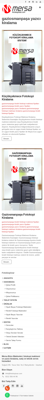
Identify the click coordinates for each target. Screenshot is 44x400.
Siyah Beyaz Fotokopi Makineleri (18, 307)
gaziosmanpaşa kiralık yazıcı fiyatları (16, 106)
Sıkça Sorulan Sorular (14, 333)
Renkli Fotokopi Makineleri (16, 311)
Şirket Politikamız (12, 296)
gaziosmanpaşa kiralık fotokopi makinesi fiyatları (20, 104)
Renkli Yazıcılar (12, 318)
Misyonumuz (11, 293)
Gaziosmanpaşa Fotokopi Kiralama (18, 216)
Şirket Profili (10, 285)
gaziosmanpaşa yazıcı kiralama (14, 108)
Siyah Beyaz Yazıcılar (14, 315)
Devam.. (6, 139)
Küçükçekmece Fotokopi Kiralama (18, 97)
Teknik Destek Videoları (15, 337)
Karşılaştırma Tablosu (14, 329)
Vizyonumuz (11, 289)
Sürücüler (10, 325)
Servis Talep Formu (13, 340)
